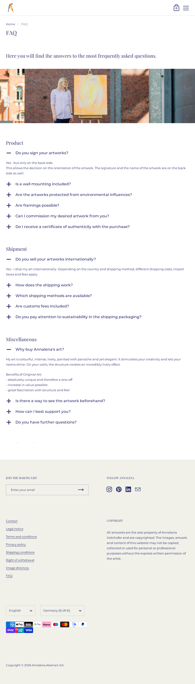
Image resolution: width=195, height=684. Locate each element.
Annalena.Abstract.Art (48, 665)
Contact (12, 521)
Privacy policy (16, 544)
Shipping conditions (20, 552)
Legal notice (14, 528)
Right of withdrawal (20, 560)
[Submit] (81, 489)
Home (10, 24)
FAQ (9, 575)
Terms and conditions (21, 536)
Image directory (17, 568)
